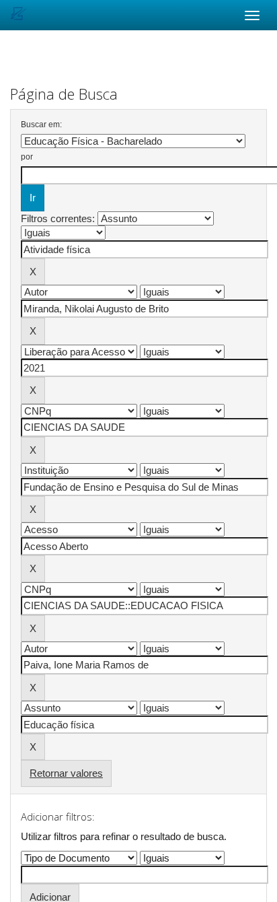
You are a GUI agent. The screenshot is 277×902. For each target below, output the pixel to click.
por (27, 157)
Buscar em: (41, 124)
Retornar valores (66, 773)
